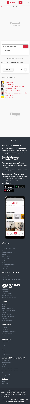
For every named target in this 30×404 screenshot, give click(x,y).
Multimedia (6, 324)
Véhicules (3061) (10, 82)
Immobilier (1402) (10, 84)
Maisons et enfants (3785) (12, 91)
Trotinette (4, 268)
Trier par (8, 69)
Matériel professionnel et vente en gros (12, 370)
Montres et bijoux (6, 293)
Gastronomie (5, 383)
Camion (4, 262)
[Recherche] (28, 2)
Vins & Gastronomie (7, 320)
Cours (3, 366)
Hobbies (4, 304)
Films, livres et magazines (8, 310)
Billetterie (4, 318)
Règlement (4, 393)
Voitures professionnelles (8, 248)
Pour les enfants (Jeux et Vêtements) (11, 279)
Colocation (4, 352)
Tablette (4, 335)
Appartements (5, 341)
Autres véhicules (6, 256)
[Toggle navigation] (1, 2)
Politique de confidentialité (16, 393)
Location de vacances (7, 346)
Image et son (5, 329)
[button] (3, 141)
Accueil (3, 7)
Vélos (3, 260)
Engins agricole (6, 258)
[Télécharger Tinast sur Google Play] (20, 186)
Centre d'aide (22, 391)
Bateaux (4, 254)
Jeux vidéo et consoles (7, 333)
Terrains (4, 350)
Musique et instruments (8, 316)
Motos (3, 250)
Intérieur (4, 277)
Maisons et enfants (10, 272)
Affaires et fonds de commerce (10, 368)
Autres (5, 379)
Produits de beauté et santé (9, 297)
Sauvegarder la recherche (16, 58)
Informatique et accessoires (9, 331)
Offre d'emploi (5, 360)
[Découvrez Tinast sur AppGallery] (9, 190)
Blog (16, 391)
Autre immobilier (6, 354)
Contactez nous (6, 396)
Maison (4, 344)
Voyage (4, 312)
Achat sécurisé (9, 391)
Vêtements (5, 289)
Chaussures (5, 291)
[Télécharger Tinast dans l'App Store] (9, 186)
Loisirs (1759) (9, 95)
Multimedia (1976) (10, 88)
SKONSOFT (14, 401)
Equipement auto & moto (8, 252)
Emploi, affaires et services (13, 358)
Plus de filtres (16, 54)
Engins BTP (5, 266)
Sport (3, 306)
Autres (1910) (9, 97)
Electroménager (6, 275)
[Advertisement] (15, 24)
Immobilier (6, 339)
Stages (4, 373)
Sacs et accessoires (7, 295)
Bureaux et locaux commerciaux (10, 348)
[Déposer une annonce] (20, 2)
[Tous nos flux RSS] (23, 141)
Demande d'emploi (6, 362)
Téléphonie (5, 327)
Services (4, 364)
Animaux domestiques (7, 308)
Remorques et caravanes (8, 264)
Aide (2, 391)
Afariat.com (21, 401)
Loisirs (5, 302)
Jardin (3, 281)
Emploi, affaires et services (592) (14, 86)
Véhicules (6, 243)
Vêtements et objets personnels (11, 286)
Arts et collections (6, 314)
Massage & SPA (6, 375)
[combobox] (12, 46)
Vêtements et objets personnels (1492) (16, 93)
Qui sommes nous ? (20, 394)
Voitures (4, 246)
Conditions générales (7, 394)
